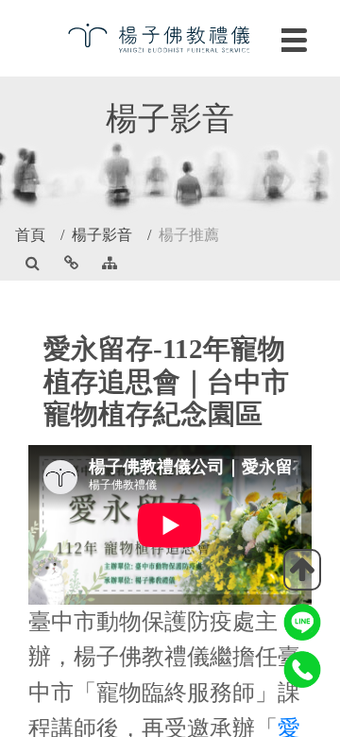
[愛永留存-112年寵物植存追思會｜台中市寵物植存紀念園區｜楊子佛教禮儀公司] (170, 36)
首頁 (30, 235)
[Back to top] (302, 570)
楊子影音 (102, 235)
